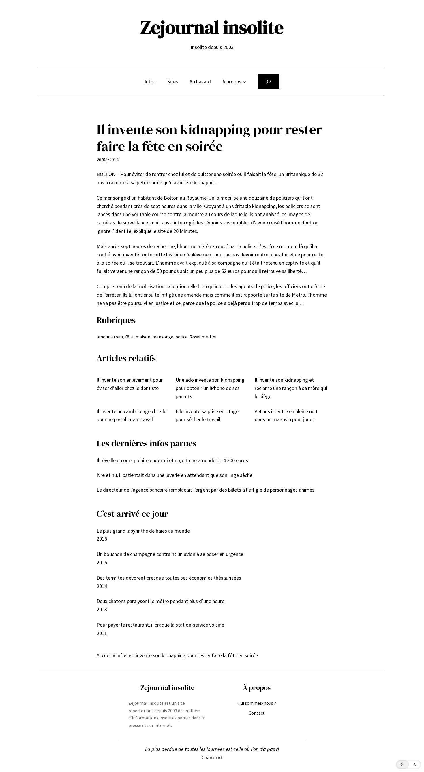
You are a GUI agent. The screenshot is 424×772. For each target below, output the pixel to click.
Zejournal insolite (212, 27)
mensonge (162, 337)
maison (143, 337)
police (181, 337)
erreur (117, 337)
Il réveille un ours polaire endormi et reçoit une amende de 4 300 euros (172, 460)
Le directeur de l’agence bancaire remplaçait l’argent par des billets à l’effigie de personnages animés (205, 489)
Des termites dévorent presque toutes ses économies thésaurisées (169, 577)
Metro (298, 294)
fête (129, 337)
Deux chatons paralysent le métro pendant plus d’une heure (160, 601)
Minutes (188, 231)
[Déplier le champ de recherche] (268, 81)
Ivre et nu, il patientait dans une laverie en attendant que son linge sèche (174, 475)
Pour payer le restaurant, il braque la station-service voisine (160, 624)
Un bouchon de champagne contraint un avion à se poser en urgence (170, 554)
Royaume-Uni (203, 337)
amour (103, 337)
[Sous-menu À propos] (244, 81)
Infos (121, 655)
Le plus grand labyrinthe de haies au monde (143, 530)
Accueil (104, 655)
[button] (408, 764)
